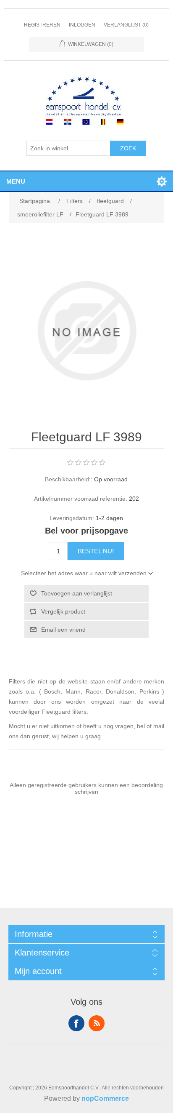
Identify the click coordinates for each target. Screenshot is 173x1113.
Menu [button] (15, 181)
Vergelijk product (63, 611)
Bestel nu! (96, 551)
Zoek (128, 148)
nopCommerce (105, 1098)
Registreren (42, 25)
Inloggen (82, 25)
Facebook (76, 1023)
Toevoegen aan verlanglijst (76, 593)
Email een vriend (63, 629)
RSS (97, 1023)
